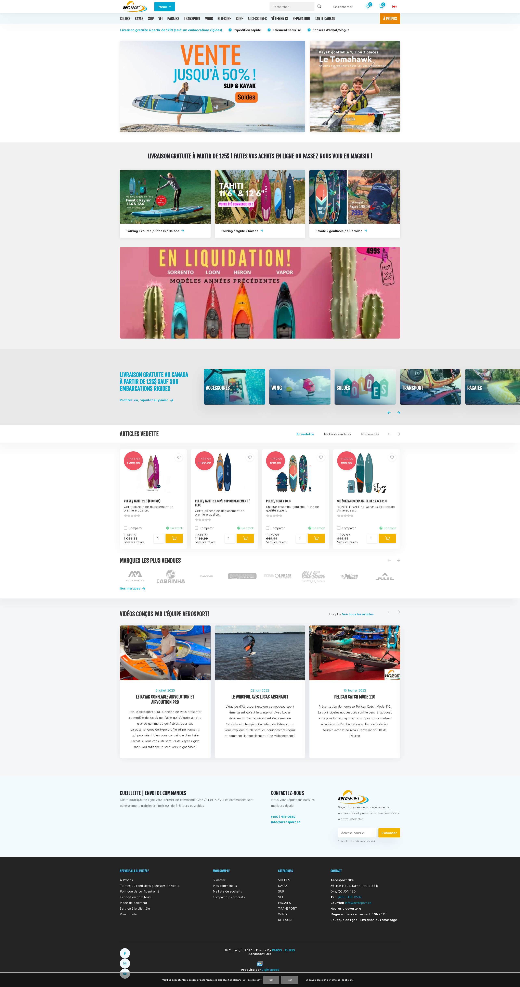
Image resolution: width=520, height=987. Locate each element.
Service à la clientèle (135, 908)
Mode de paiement (133, 902)
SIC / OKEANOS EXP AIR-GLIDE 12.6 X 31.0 (362, 501)
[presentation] (389, 413)
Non (289, 979)
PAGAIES (173, 18)
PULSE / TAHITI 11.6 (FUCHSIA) (142, 501)
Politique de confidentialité (139, 891)
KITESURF (224, 18)
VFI (160, 18)
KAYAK (139, 18)
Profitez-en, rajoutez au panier (144, 400)
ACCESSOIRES (257, 18)
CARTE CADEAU (325, 18)
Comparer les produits (229, 897)
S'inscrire (219, 880)
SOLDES (125, 18)
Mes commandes (225, 885)
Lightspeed (270, 969)
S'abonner (389, 833)
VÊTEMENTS (279, 18)
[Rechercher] (319, 6)
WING (209, 18)
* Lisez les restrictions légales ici (356, 841)
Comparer (136, 528)
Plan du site (128, 914)
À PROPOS (390, 18)
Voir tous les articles (358, 614)
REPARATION (301, 18)
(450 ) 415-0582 (283, 816)
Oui (271, 979)
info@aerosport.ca (285, 822)
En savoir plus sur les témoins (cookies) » (330, 979)
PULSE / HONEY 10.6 (278, 501)
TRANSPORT (192, 18)
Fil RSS (290, 950)
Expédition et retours (136, 897)
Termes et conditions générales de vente (150, 885)
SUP (151, 18)
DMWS (277, 950)
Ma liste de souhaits (227, 891)
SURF (239, 18)
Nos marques (130, 588)
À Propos (126, 880)
